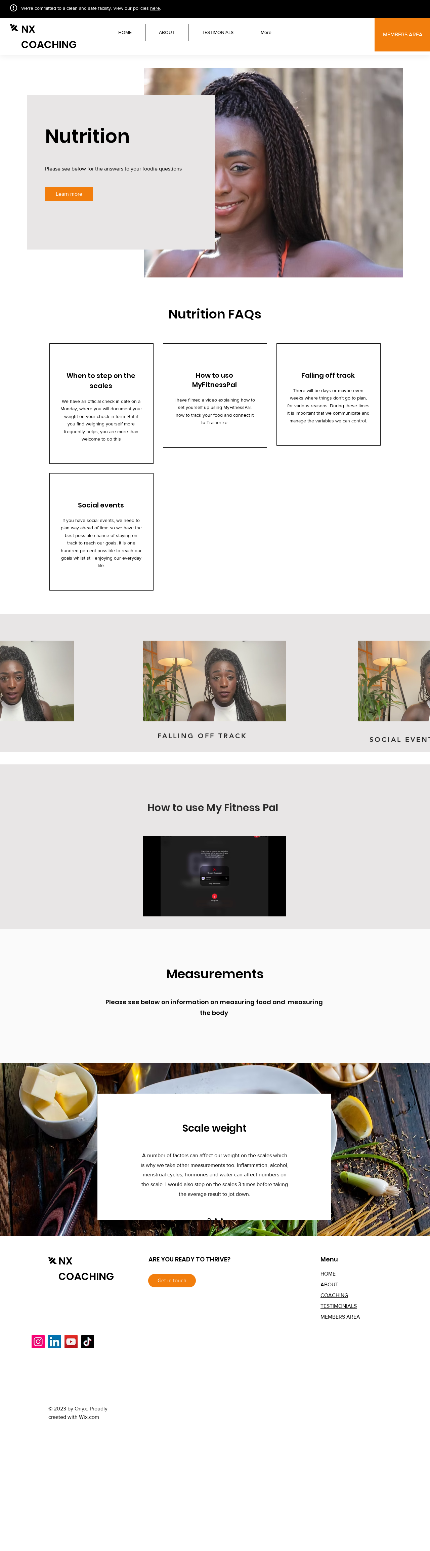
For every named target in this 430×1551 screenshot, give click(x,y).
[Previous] (37, 1149)
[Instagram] (38, 1341)
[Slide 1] (209, 1219)
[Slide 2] (215, 1219)
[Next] (393, 1149)
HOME (328, 1274)
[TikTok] (87, 1341)
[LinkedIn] (54, 1341)
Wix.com (89, 1417)
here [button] (155, 8)
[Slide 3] (222, 1219)
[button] (65, 714)
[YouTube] (71, 1341)
